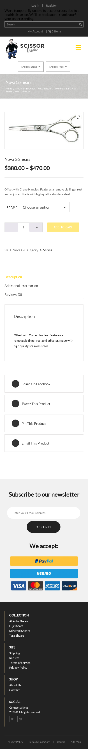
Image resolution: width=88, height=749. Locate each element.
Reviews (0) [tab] (13, 294)
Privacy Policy (18, 667)
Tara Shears (16, 635)
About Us (15, 685)
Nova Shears (44, 88)
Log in (35, 5)
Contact (14, 690)
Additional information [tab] (21, 286)
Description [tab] (13, 277)
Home (9, 88)
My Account (35, 31)
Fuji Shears (16, 626)
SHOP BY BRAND (25, 88)
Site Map (76, 741)
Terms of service (19, 663)
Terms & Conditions (39, 741)
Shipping (14, 653)
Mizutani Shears (19, 631)
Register (51, 5)
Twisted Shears (63, 88)
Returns (14, 658)
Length (12, 207)
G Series (46, 250)
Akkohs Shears (18, 621)
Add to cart (63, 227)
